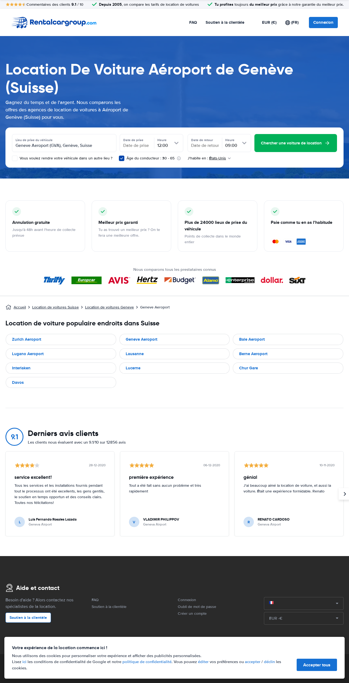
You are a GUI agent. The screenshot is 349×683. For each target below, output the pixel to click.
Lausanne (135, 354)
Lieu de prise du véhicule (34, 140)
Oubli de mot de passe (197, 606)
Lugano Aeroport (28, 354)
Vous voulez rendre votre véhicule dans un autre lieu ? (65, 158)
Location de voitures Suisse (55, 307)
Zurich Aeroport (26, 339)
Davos (18, 382)
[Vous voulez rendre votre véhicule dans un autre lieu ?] (14, 158)
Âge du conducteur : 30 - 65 (150, 158)
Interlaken (21, 368)
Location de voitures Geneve (109, 307)
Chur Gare (248, 368)
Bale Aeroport (252, 339)
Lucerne (133, 368)
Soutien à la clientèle (225, 22)
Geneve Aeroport (141, 339)
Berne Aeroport (253, 354)
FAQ (193, 22)
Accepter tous (316, 665)
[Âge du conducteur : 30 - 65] (121, 158)
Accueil (20, 307)
